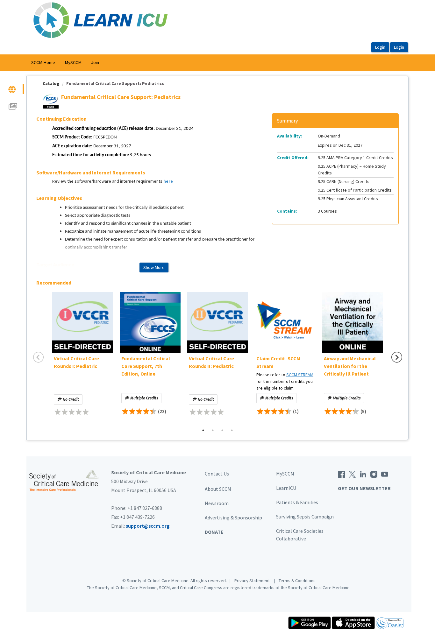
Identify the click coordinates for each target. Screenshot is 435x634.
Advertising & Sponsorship (233, 517)
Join (95, 62)
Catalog (51, 83)
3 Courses (327, 211)
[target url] (13, 89)
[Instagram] (373, 473)
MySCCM (73, 62)
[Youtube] (384, 473)
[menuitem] (43, 62)
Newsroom (217, 503)
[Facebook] (341, 473)
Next (396, 357)
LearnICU (286, 488)
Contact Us (217, 473)
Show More (154, 267)
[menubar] (65, 62)
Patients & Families (297, 502)
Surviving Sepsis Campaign (305, 516)
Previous (38, 357)
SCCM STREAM (299, 374)
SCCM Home (43, 62)
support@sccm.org (147, 526)
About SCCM (218, 489)
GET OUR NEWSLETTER (364, 488)
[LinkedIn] (363, 473)
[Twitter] (352, 473)
